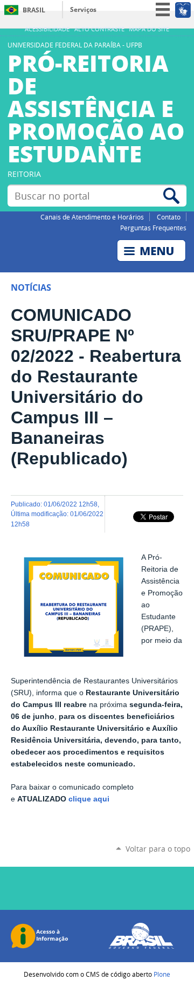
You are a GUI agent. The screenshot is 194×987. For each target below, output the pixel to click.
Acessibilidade (47, 29)
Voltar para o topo (158, 849)
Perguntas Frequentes (153, 227)
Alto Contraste (99, 29)
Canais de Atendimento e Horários (92, 217)
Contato (169, 217)
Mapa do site (149, 29)
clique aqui (88, 799)
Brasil (34, 10)
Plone (162, 974)
